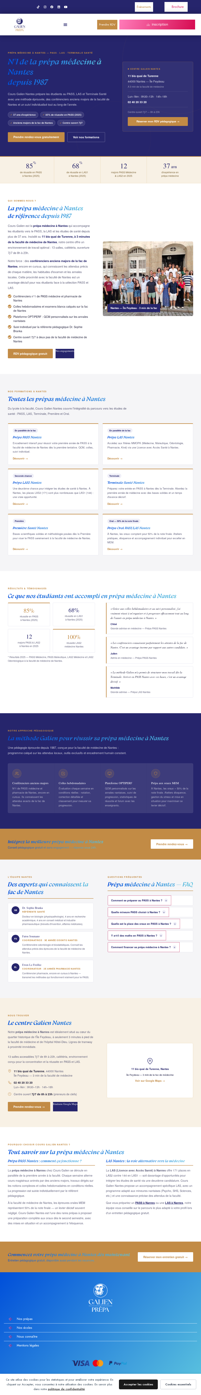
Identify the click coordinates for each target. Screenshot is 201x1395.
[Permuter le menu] (65, 25)
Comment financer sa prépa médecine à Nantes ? (143, 947)
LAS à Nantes (174, 1203)
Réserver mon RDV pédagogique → (157, 121)
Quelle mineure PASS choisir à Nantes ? (138, 912)
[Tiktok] (38, 7)
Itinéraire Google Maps (65, 1104)
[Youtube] (66, 7)
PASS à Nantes (145, 1203)
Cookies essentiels (178, 1384)
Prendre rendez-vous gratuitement (36, 137)
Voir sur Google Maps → (150, 1080)
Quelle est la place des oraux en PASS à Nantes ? (143, 924)
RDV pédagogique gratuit (30, 354)
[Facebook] (52, 7)
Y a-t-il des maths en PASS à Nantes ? (136, 935)
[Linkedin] (59, 7)
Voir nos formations (86, 137)
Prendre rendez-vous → (172, 844)
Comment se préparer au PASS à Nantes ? (139, 900)
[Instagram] (45, 7)
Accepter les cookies (138, 1384)
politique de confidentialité (66, 1389)
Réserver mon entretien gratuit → (165, 1257)
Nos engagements (65, 351)
